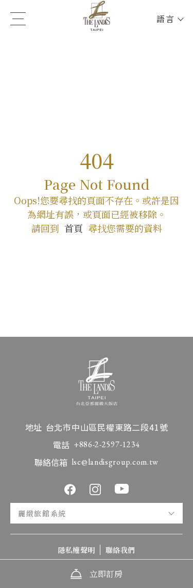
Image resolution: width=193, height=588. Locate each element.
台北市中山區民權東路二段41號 (107, 427)
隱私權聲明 (76, 550)
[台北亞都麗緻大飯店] (97, 19)
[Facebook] (70, 489)
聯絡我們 (120, 550)
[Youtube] (122, 489)
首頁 (73, 228)
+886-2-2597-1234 (107, 444)
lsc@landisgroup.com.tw (115, 461)
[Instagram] (95, 489)
